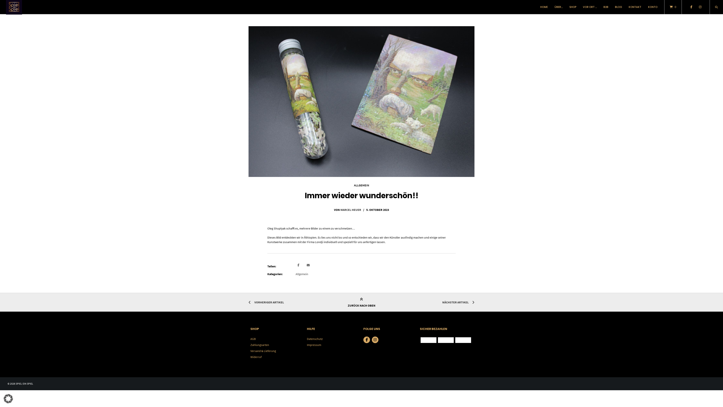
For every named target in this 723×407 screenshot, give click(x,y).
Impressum (314, 345)
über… (558, 7)
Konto (652, 7)
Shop (572, 7)
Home (544, 7)
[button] (299, 265)
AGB (253, 339)
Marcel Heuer (350, 210)
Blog (618, 7)
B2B (605, 7)
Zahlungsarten (259, 345)
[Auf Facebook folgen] (691, 7)
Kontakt (635, 7)
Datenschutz (315, 339)
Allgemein (361, 185)
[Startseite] (14, 7)
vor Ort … (590, 7)
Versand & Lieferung (263, 351)
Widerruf (256, 357)
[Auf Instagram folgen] (700, 7)
